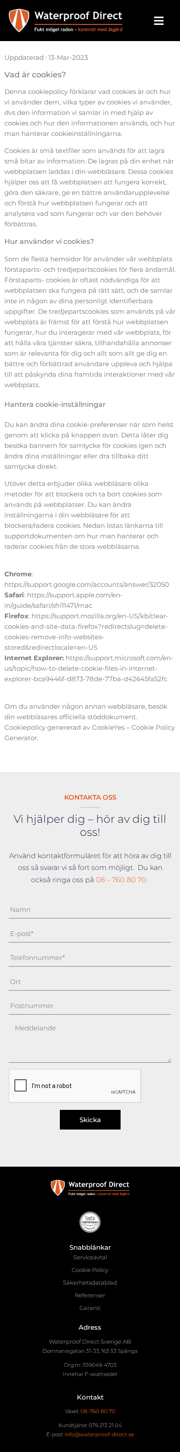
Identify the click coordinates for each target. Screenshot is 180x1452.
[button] (158, 20)
